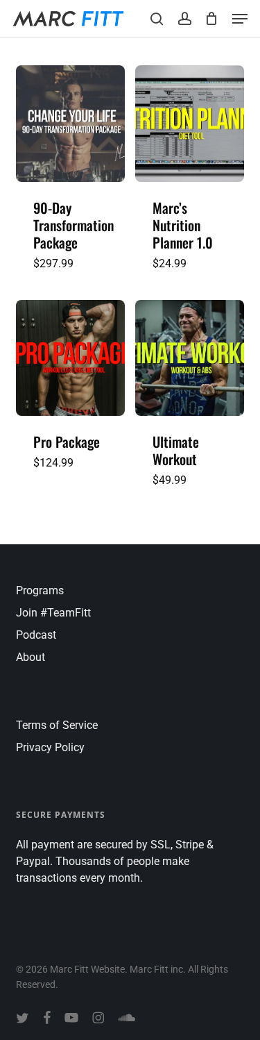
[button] (240, 19)
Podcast (36, 634)
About (30, 657)
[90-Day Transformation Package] (70, 123)
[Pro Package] (70, 358)
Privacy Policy (50, 747)
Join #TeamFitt (53, 612)
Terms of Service (57, 725)
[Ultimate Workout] (189, 358)
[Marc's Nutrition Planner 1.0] (189, 123)
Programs (40, 590)
